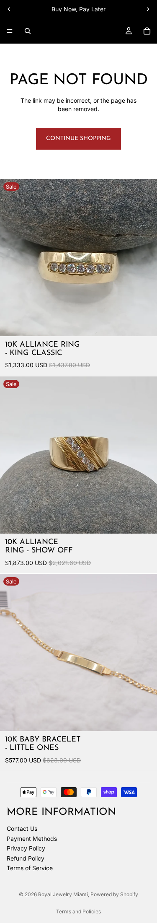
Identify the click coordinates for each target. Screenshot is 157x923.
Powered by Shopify (114, 894)
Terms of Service (30, 868)
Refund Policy (25, 858)
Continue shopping (78, 138)
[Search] (27, 31)
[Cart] (147, 31)
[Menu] (9, 31)
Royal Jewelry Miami (63, 894)
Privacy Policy (26, 848)
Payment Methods (32, 838)
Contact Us (22, 828)
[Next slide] (148, 9)
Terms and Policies (78, 911)
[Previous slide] (9, 9)
